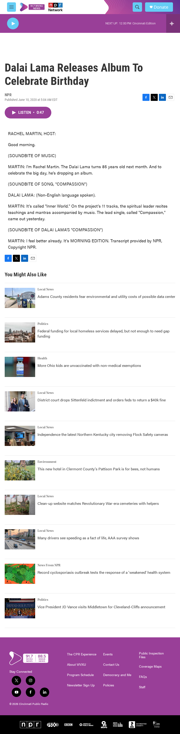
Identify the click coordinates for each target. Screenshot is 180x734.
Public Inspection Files (151, 655)
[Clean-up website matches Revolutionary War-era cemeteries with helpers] (20, 505)
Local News (46, 289)
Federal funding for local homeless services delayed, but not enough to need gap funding (103, 333)
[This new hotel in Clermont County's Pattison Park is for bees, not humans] (20, 470)
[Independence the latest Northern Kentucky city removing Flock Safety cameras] (20, 436)
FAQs (143, 677)
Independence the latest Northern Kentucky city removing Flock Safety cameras (103, 434)
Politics (43, 324)
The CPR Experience (81, 654)
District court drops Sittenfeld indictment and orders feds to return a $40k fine (102, 400)
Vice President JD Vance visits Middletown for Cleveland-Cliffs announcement (101, 606)
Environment (47, 462)
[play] (13, 23)
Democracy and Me (117, 675)
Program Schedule (80, 675)
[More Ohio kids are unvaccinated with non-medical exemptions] (20, 367)
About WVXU (76, 664)
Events (108, 654)
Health (42, 358)
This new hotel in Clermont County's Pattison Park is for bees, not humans (99, 469)
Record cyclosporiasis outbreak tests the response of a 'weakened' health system (104, 572)
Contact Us (111, 664)
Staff (142, 687)
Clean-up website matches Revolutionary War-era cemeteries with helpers (98, 503)
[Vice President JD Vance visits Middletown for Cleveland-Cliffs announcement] (20, 608)
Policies (108, 685)
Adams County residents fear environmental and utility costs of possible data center (106, 296)
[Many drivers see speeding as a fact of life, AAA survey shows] (20, 539)
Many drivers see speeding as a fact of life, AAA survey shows (88, 537)
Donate (161, 7)
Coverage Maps (150, 666)
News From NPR (49, 565)
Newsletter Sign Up (81, 685)
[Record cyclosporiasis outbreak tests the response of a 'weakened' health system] (20, 574)
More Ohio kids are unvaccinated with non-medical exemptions (89, 365)
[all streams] (173, 23)
